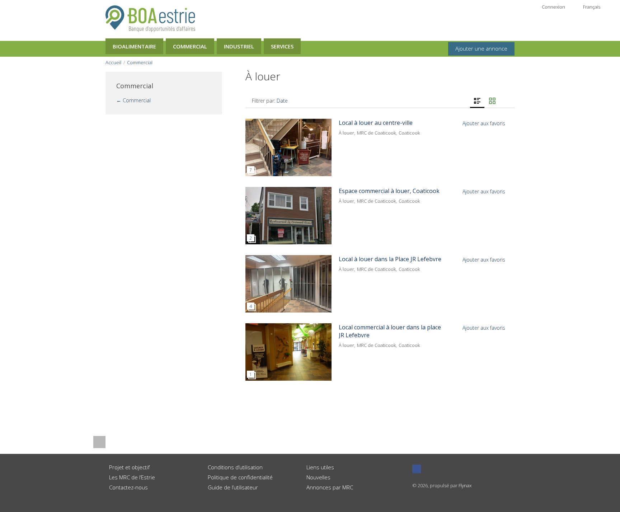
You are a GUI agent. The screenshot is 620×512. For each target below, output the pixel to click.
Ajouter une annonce (481, 48)
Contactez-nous (128, 487)
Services (282, 46)
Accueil (113, 62)
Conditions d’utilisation (235, 467)
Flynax (465, 485)
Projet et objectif (129, 467)
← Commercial (133, 100)
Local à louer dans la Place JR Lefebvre (390, 259)
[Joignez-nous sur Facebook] (416, 469)
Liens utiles (320, 467)
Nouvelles (318, 477)
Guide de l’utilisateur (233, 487)
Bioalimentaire (134, 46)
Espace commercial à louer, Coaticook (389, 191)
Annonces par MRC (329, 487)
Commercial (190, 46)
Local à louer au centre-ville (376, 123)
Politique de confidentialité (240, 477)
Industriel (239, 46)
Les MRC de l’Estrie (132, 477)
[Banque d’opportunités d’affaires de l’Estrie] (150, 18)
